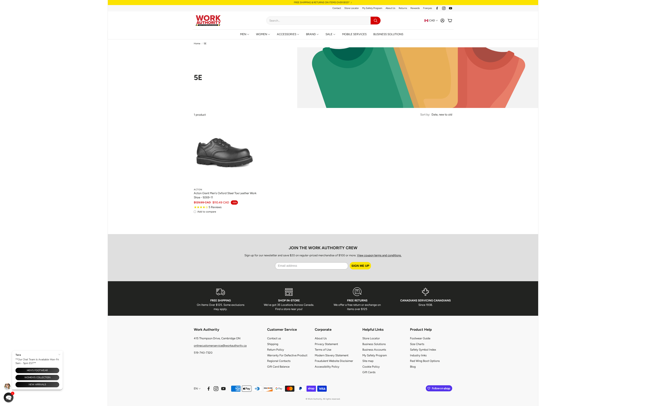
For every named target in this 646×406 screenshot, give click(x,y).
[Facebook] (437, 8)
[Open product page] (225, 155)
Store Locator (351, 8)
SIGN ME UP (360, 265)
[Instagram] (443, 8)
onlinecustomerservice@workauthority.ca (220, 345)
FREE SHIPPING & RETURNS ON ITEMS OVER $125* (322, 2)
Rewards (415, 8)
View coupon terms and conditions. (379, 255)
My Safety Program (372, 8)
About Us (390, 8)
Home (197, 43)
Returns (403, 8)
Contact (336, 8)
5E (205, 43)
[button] (323, 20)
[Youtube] (450, 8)
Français (427, 8)
